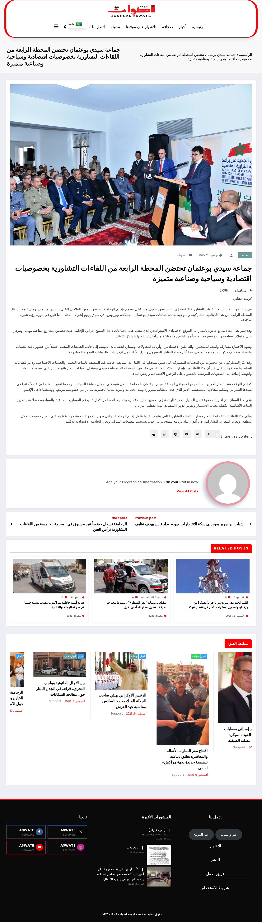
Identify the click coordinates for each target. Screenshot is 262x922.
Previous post (146, 518)
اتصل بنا (98, 26)
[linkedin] (198, 434)
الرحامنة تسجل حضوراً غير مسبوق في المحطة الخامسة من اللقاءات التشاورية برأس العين (73, 526)
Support (239, 597)
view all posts (187, 491)
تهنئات (30, 656)
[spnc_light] (65, 27)
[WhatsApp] (165, 434)
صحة (215, 656)
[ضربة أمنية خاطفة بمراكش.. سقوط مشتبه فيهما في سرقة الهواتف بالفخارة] (49, 576)
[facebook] (216, 434)
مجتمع (245, 255)
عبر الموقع (201, 834)
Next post (119, 518)
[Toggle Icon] (56, 27)
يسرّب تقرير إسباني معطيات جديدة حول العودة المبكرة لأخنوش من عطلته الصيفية (142, 734)
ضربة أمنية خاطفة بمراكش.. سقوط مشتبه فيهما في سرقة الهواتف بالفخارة (54, 604)
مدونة (115, 26)
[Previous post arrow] (250, 524)
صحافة (167, 26)
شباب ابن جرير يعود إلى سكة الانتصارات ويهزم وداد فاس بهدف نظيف (189, 524)
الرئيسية (199, 26)
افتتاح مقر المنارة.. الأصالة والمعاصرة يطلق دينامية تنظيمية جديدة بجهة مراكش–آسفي (80, 759)
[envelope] (187, 434)
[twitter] (209, 434)
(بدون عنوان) (157, 830)
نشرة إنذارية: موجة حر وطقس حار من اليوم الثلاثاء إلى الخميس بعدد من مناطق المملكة (202, 703)
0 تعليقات (181, 255)
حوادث (153, 656)
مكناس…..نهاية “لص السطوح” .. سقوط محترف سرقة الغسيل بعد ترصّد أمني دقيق (136, 604)
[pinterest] (176, 434)
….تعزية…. (132, 847)
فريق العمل (215, 874)
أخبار (182, 26)
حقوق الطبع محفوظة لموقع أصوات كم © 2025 (132, 914)
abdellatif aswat (151, 597)
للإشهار (215, 845)
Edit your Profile (177, 482)
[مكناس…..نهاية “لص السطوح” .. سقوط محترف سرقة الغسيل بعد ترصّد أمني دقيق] (131, 576)
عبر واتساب (228, 834)
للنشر (215, 860)
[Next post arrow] (11, 524)
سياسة (91, 656)
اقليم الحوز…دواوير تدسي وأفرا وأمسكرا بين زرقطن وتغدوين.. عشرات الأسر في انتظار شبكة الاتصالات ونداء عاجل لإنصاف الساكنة (218, 605)
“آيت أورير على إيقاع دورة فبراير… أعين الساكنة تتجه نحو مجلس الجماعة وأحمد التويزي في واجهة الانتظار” (120, 874)
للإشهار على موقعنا (141, 26)
